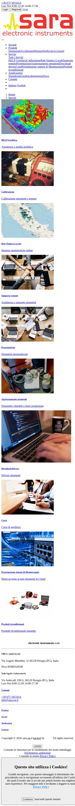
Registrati (16, 9)
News (46, 76)
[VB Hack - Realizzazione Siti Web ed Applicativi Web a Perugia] (48, 738)
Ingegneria (37, 76)
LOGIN (37, 746)
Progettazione (23, 63)
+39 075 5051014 (11, 2)
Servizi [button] (12, 54)
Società (12, 44)
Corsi (19, 66)
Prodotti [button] (12, 47)
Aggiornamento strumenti (45, 63)
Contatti (12, 79)
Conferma (28, 799)
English (21, 85)
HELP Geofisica (17, 60)
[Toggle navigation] (2, 39)
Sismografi (14, 51)
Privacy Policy (48, 756)
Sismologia (14, 76)
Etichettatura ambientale (37, 752)
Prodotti (5, 710)
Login (5, 9)
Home (11, 94)
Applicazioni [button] (15, 72)
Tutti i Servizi (15, 57)
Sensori (39, 51)
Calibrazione (33, 60)
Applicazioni (6, 723)
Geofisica (26, 76)
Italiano (12, 85)
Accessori (58, 51)
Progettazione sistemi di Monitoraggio (42, 66)
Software (48, 51)
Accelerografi (27, 51)
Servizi (12, 97)
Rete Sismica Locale (51, 60)
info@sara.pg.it (9, 700)
